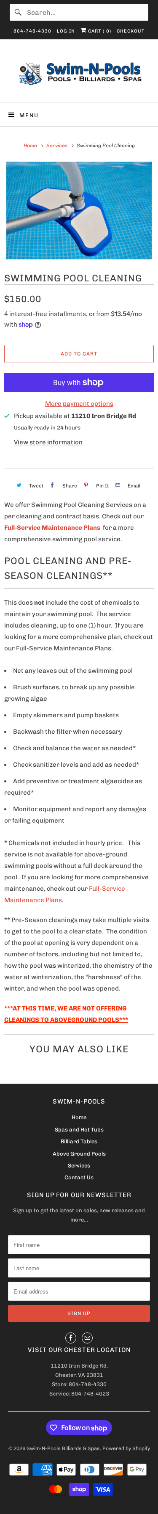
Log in (66, 31)
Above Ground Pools (79, 1154)
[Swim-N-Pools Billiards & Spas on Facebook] (70, 1337)
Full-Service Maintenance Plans (52, 527)
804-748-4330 (32, 31)
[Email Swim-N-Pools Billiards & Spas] (87, 1337)
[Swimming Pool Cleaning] (79, 210)
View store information (48, 442)
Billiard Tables (79, 1141)
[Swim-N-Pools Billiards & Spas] (79, 74)
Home (79, 1117)
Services (79, 1165)
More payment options (79, 403)
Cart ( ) (98, 31)
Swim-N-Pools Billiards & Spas (63, 1448)
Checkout (131, 31)
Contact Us (79, 1177)
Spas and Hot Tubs (79, 1129)
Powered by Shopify (126, 1448)
